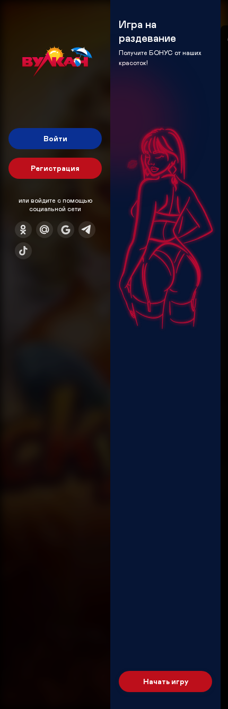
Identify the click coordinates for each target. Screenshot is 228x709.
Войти (55, 138)
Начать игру (165, 681)
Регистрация (55, 168)
